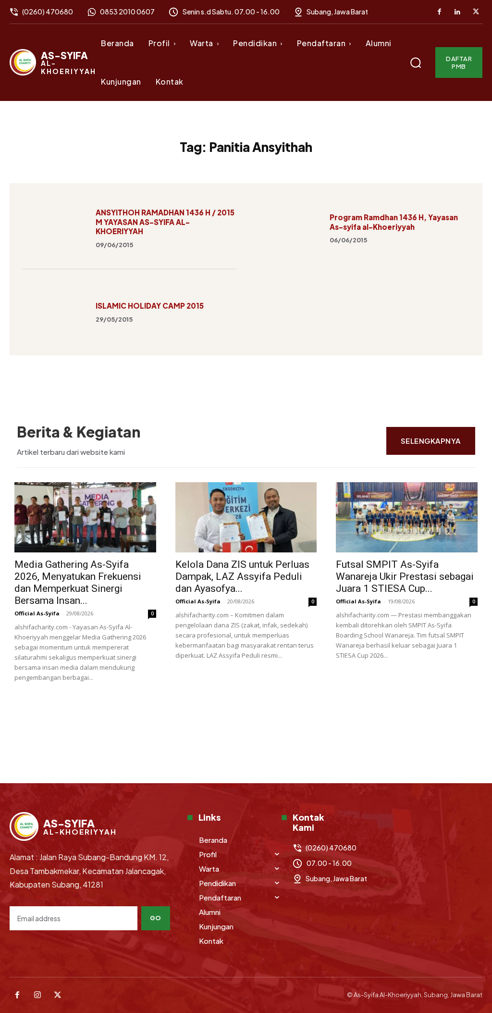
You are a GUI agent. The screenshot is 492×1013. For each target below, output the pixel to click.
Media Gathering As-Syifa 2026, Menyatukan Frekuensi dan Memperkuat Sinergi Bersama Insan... (77, 582)
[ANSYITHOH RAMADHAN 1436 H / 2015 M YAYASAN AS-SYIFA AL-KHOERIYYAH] (54, 227)
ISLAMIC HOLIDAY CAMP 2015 (150, 305)
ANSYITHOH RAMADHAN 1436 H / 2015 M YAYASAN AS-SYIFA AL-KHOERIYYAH (165, 222)
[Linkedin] (457, 12)
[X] (475, 12)
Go (155, 918)
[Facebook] (439, 12)
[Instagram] (37, 995)
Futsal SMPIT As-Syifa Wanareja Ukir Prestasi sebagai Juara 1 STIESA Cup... (405, 576)
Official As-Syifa (37, 613)
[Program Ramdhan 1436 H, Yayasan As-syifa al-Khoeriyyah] (288, 227)
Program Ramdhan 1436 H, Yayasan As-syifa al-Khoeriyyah (394, 222)
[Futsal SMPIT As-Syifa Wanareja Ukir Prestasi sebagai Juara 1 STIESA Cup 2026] (407, 517)
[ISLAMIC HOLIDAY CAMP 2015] (54, 311)
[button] (415, 62)
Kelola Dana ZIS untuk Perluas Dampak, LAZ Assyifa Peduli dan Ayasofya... (242, 576)
